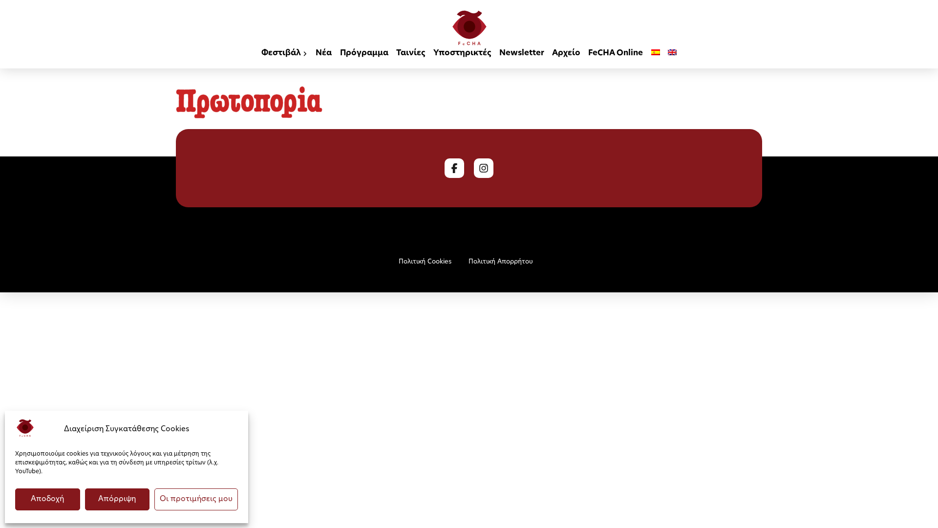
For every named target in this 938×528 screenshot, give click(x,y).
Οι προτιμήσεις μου (196, 499)
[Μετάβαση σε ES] (655, 54)
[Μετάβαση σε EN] (672, 54)
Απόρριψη (117, 499)
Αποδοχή (47, 499)
